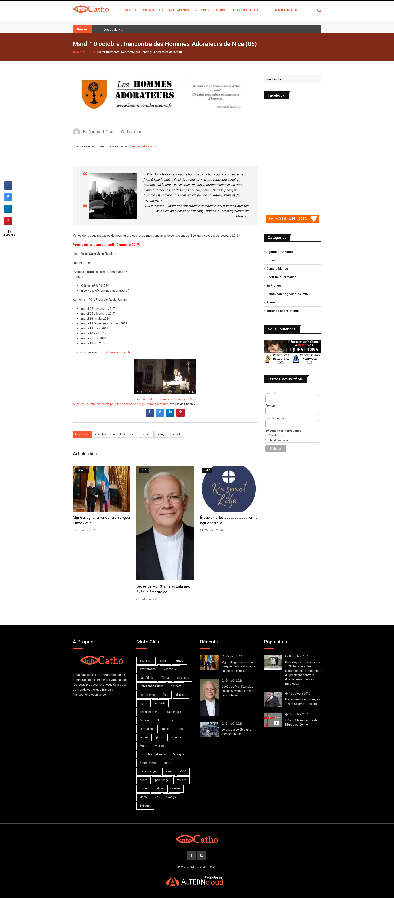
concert (176, 686)
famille (144, 720)
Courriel (270, 393)
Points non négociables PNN (287, 294)
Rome (270, 302)
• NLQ (91, 52)
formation (146, 728)
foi (171, 720)
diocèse (181, 694)
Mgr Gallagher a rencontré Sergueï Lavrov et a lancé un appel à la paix (239, 666)
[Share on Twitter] (160, 416)
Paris (169, 771)
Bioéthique (170, 669)
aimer (164, 660)
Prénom (270, 405)
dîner (133, 434)
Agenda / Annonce (280, 252)
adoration (119, 434)
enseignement (149, 711)
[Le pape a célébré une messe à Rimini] (209, 729)
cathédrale (147, 677)
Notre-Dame (148, 762)
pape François (149, 771)
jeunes (144, 737)
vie (156, 797)
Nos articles (152, 10)
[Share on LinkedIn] (8, 212)
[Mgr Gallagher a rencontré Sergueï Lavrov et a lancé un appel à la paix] (209, 662)
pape (167, 762)
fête (180, 728)
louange (176, 737)
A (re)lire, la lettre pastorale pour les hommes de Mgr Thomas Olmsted (120, 404)
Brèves (271, 260)
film (159, 720)
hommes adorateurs (142, 146)
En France (273, 285)
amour (179, 660)
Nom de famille (275, 418)
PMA (183, 771)
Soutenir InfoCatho (282, 10)
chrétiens (183, 677)
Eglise (143, 703)
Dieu (165, 694)
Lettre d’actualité (246, 10)
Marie (143, 745)
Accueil (131, 10)
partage (161, 434)
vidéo (143, 797)
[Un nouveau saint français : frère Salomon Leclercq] (273, 699)
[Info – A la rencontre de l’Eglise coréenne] (273, 720)
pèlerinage (162, 780)
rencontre (176, 434)
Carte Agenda (178, 10)
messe (159, 745)
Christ (165, 677)
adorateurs (101, 434)
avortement (147, 669)
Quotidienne (276, 435)
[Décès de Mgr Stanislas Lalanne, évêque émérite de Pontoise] (209, 697)
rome (143, 788)
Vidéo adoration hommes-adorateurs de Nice (165, 399)
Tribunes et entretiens (282, 311)
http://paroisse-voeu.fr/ (116, 352)
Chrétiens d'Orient (151, 686)
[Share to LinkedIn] (170, 416)
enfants (160, 703)
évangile (171, 797)
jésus (159, 737)
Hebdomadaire (278, 440)
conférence (147, 694)
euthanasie (173, 711)
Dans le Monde (277, 269)
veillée (176, 788)
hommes (146, 434)
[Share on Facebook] (150, 416)
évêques (145, 805)
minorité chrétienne (152, 754)
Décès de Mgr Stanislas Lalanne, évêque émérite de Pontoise (148, 29)
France (165, 728)
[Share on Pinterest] (180, 416)
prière (143, 780)
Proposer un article (210, 10)
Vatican (159, 788)
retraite (181, 780)
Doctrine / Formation (281, 277)
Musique (178, 754)
